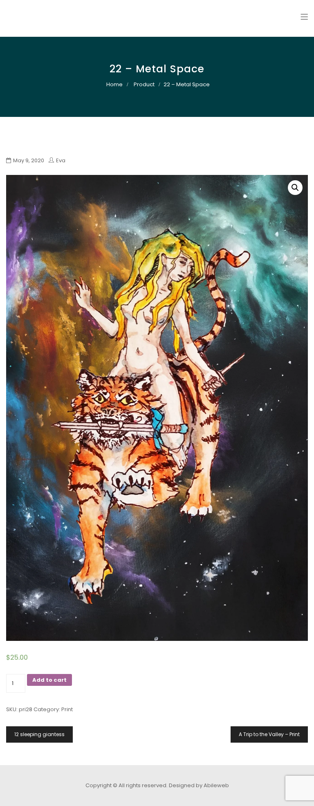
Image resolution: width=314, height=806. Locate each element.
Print (67, 709)
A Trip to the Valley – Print (269, 734)
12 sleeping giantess (39, 734)
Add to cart (49, 680)
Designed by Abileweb (199, 785)
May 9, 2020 (28, 160)
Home (114, 84)
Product (144, 84)
